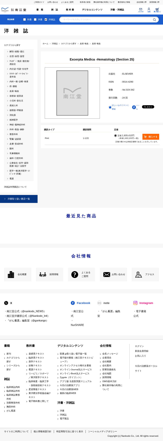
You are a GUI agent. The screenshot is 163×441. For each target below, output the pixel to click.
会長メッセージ (110, 354)
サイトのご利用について (16, 431)
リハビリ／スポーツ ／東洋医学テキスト (39, 375)
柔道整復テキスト (37, 389)
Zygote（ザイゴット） (71, 377)
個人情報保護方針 (42, 431)
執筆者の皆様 (85, 2)
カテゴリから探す (13, 360)
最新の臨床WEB (68, 393)
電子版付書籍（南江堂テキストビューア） (76, 360)
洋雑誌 (52, 19)
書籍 (7, 345)
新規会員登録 (141, 351)
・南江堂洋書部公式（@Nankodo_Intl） (27, 316)
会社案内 (106, 365)
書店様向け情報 (124, 2)
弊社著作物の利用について (104, 2)
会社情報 (140, 2)
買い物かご (157, 11)
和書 (29, 19)
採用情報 (152, 2)
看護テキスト (35, 369)
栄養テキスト (35, 365)
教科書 (30, 345)
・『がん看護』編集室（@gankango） (26, 320)
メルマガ (140, 11)
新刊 (9, 354)
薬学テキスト (35, 361)
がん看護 (11, 411)
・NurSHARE (77, 323)
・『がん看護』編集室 (108, 313)
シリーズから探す (13, 367)
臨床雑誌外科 (13, 391)
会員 (149, 11)
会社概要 (22, 274)
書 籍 (39, 9)
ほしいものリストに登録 (120, 107)
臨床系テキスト (36, 358)
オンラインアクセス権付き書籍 (75, 365)
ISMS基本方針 (109, 381)
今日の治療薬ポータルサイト (146, 368)
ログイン (139, 346)
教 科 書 (70, 9)
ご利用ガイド (39, 2)
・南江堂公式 (77, 313)
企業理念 (106, 358)
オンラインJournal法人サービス (76, 369)
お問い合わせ (52, 2)
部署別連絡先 (109, 369)
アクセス (149, 274)
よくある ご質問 (86, 274)
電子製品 (64, 418)
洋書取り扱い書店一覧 (19, 199)
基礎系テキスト (36, 354)
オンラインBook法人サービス (74, 373)
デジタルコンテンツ (92, 9)
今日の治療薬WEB (69, 389)
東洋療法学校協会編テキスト (40, 395)
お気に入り (140, 356)
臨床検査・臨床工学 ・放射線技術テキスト (40, 383)
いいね (137, 107)
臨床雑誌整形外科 (13, 397)
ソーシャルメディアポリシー (102, 431)
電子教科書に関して (39, 401)
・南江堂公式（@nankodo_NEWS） (25, 311)
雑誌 (7, 379)
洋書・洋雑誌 (117, 9)
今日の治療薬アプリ (70, 385)
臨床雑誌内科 (13, 387)
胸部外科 (11, 407)
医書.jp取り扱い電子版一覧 (73, 354)
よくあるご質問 (67, 2)
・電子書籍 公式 (139, 313)
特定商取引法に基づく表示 (69, 431)
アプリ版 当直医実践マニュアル (76, 381)
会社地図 (106, 373)
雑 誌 (54, 9)
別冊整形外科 (13, 403)
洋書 (40, 19)
